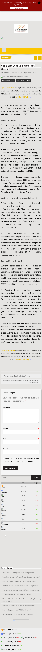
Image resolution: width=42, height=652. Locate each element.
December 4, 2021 (16, 73)
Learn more (19, 8)
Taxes (28, 80)
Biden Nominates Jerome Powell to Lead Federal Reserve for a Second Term (20, 381)
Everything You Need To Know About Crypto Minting (18, 606)
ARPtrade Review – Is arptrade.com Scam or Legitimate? (20, 586)
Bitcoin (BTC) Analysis (8, 80)
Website (6, 448)
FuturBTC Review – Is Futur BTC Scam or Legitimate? (19, 581)
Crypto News (20, 80)
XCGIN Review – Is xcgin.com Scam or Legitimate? (18, 573)
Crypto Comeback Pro (8, 88)
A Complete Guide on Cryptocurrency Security (16, 594)
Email (21, 438)
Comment (21, 407)
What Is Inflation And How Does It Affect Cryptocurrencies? (20, 590)
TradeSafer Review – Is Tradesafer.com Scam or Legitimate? (21, 577)
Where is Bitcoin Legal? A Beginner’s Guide (17, 376)
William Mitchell (31, 73)
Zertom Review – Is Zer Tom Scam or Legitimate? (17, 614)
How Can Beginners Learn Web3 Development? (16, 610)
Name (21, 428)
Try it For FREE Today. (22, 97)
